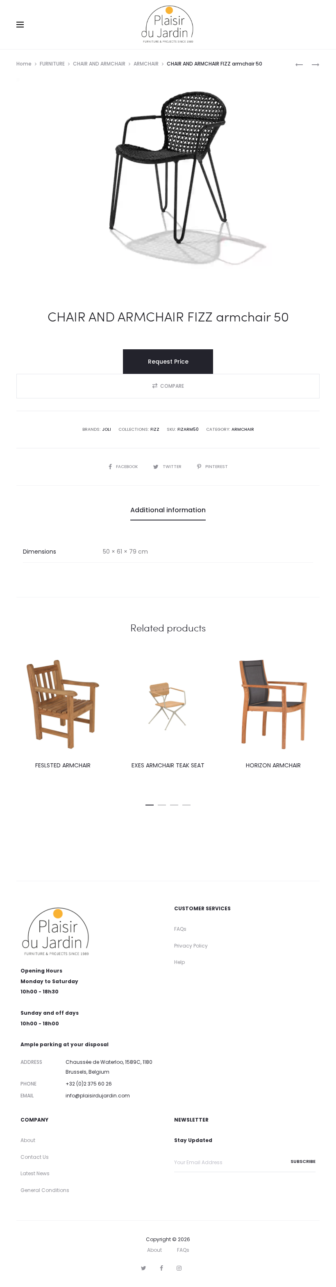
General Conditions (44, 1190)
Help (179, 962)
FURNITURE (52, 63)
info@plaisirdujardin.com (98, 1095)
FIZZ (154, 429)
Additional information (168, 510)
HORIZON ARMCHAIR (273, 765)
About (27, 1140)
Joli (106, 429)
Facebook (127, 467)
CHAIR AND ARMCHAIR (99, 63)
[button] (168, 386)
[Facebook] (161, 1268)
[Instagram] (179, 1268)
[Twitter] (143, 1268)
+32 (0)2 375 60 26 (89, 1083)
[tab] (168, 510)
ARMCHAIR (146, 63)
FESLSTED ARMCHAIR (63, 765)
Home (24, 63)
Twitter (173, 467)
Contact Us (34, 1157)
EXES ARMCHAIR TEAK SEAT (168, 765)
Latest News (35, 1173)
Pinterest (216, 467)
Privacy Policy (191, 945)
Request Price (168, 361)
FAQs (180, 928)
